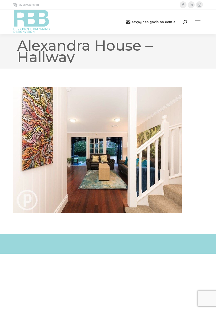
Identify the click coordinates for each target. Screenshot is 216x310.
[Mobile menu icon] (197, 22)
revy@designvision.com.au (155, 22)
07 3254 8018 (29, 5)
